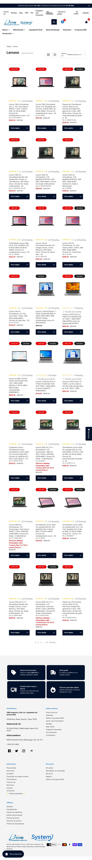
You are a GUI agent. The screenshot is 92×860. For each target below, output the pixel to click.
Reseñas (14, 13)
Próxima (52, 642)
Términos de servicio (14, 821)
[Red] (48, 55)
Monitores (10, 785)
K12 (32, 13)
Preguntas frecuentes (53, 729)
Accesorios (11, 791)
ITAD (26, 13)
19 (47, 643)
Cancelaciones (12, 809)
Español (86, 13)
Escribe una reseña (73, 312)
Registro (49, 776)
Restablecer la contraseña (55, 771)
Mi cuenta (49, 768)
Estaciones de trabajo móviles (17, 776)
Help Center (50, 727)
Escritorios (10, 771)
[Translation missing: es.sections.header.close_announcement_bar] (89, 6)
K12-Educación (51, 732)
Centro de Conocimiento (55, 721)
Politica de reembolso (14, 812)
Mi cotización (49, 13)
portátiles (10, 774)
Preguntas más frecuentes (39, 13)
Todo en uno (11, 782)
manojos (10, 788)
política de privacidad (14, 815)
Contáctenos (50, 735)
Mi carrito (49, 774)
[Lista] (55, 55)
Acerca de (6, 13)
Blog (21, 13)
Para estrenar (11, 768)
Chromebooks (12, 779)
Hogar (9, 46)
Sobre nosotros (51, 712)
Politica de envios (13, 818)
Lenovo (15, 46)
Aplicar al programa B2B (55, 718)
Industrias (49, 715)
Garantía (10, 806)
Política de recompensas (15, 824)
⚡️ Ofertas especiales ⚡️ (16, 793)
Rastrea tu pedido (61, 13)
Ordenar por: (64, 54)
